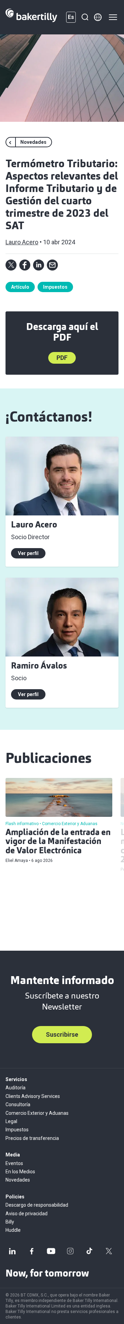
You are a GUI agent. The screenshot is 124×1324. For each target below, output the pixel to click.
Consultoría (18, 1104)
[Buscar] (84, 17)
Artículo (20, 287)
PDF (62, 357)
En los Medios (20, 1171)
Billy (10, 1222)
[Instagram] (70, 1251)
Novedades (18, 1180)
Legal (11, 1121)
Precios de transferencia (32, 1138)
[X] (109, 1251)
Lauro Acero (22, 242)
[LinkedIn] (12, 1251)
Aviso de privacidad (27, 1213)
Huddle (13, 1230)
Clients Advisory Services (33, 1096)
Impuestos (55, 287)
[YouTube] (51, 1251)
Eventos (14, 1163)
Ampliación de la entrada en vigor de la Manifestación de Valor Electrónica (58, 842)
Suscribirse (62, 1034)
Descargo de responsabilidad (37, 1205)
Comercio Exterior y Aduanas (37, 1113)
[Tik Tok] (89, 1251)
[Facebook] (32, 1251)
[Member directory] (98, 17)
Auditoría (15, 1087)
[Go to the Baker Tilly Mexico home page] (31, 17)
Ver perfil (28, 553)
